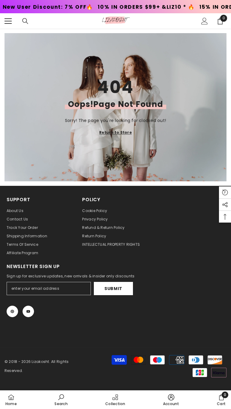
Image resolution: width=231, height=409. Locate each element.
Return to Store (115, 132)
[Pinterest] (12, 311)
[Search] (25, 21)
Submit (113, 289)
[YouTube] (28, 311)
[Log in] (204, 21)
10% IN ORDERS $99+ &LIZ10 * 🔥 (122, 7)
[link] (61, 400)
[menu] (8, 21)
